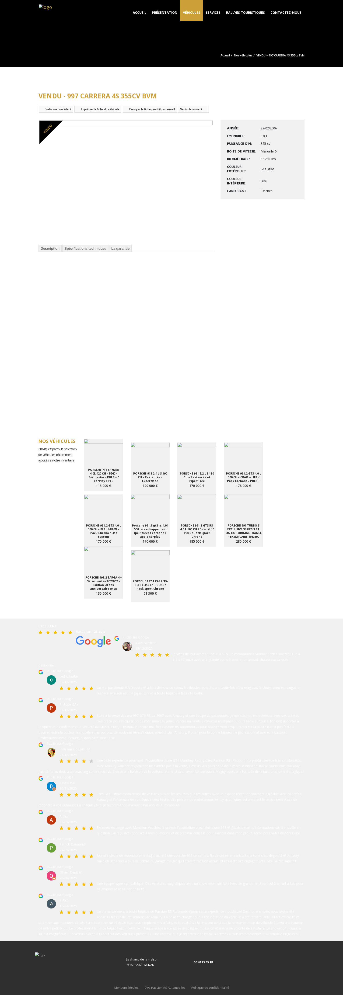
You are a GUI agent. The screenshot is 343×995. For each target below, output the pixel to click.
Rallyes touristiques (245, 12)
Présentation (164, 12)
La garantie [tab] (120, 248)
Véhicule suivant (191, 109)
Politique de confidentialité (210, 987)
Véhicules (191, 12)
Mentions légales (126, 987)
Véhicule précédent (58, 109)
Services (213, 12)
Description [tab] (50, 248)
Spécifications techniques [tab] (85, 248)
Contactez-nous (285, 12)
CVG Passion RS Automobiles (165, 987)
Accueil (139, 12)
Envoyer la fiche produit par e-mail (152, 109)
